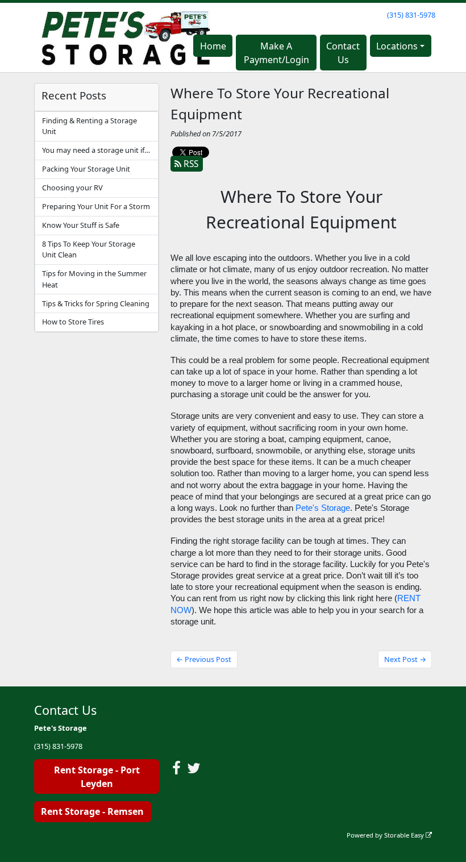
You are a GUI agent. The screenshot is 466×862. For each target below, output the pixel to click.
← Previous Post (203, 659)
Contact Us (343, 53)
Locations (397, 46)
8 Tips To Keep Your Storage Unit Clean (88, 249)
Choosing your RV (72, 187)
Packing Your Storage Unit (86, 169)
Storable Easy (405, 835)
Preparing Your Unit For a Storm (96, 206)
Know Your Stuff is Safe (80, 225)
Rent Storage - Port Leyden (97, 777)
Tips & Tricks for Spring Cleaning (95, 303)
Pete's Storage (323, 508)
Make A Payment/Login (276, 53)
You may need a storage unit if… (96, 150)
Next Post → (405, 659)
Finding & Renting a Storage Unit (89, 125)
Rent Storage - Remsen (92, 811)
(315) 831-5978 (411, 15)
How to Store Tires (73, 322)
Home (213, 46)
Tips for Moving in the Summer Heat (94, 278)
